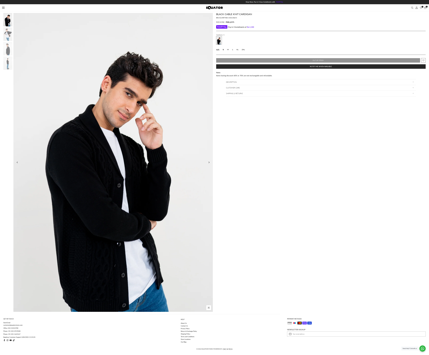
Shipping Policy (185, 334)
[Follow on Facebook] (4, 340)
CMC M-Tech (227, 349)
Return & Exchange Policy (189, 331)
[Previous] (17, 162)
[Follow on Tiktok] (14, 340)
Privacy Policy (185, 328)
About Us (184, 323)
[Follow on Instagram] (7, 340)
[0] (421, 7)
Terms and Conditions (187, 336)
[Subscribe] (421, 334)
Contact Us (184, 326)
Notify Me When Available (321, 66)
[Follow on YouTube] (11, 340)
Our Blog (183, 342)
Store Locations (186, 339)
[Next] (209, 162)
